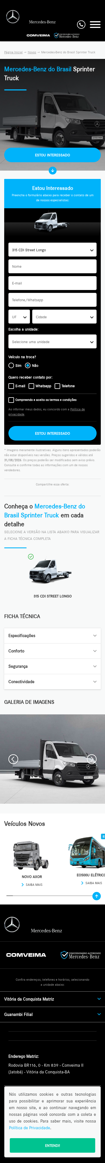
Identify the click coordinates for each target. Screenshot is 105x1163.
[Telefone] (81, 24)
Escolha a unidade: (23, 329)
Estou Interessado (52, 155)
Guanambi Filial (18, 1014)
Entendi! (52, 1145)
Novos (32, 52)
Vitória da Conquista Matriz (29, 999)
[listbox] (52, 341)
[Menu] (95, 24)
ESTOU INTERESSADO (52, 433)
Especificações (21, 635)
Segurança (18, 666)
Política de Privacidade (29, 1127)
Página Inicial (13, 52)
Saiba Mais (34, 885)
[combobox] (52, 250)
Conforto (16, 651)
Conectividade (21, 681)
